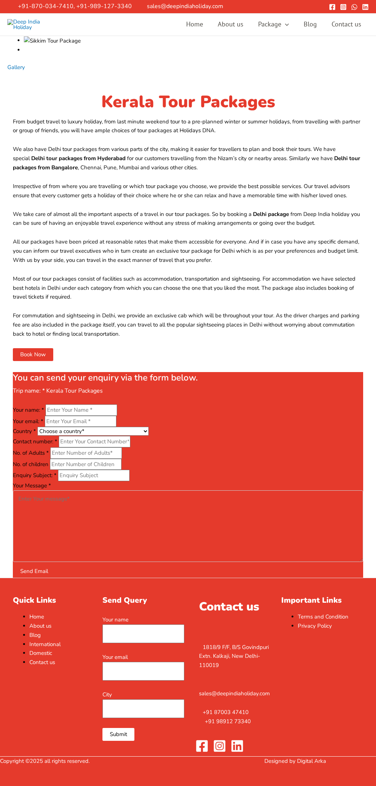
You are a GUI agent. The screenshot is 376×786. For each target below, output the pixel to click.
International (45, 644)
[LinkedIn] (237, 746)
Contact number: (35, 441)
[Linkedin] (365, 7)
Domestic (40, 653)
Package (269, 24)
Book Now (33, 354)
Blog (310, 24)
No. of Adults (31, 453)
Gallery (16, 67)
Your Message (32, 485)
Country (24, 431)
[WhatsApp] (354, 7)
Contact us (346, 24)
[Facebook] (332, 7)
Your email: (28, 421)
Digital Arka (311, 761)
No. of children (31, 464)
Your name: (28, 410)
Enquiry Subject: (35, 475)
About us (230, 24)
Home (194, 24)
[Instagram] (343, 7)
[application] (285, 24)
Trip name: (29, 391)
